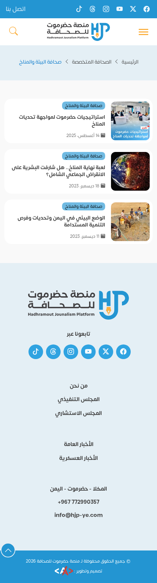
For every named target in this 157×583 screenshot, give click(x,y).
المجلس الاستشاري (78, 413)
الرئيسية (130, 62)
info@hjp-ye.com (78, 515)
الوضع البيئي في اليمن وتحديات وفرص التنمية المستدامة (61, 221)
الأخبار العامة (78, 444)
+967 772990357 (78, 502)
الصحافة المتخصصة (91, 62)
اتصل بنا (16, 9)
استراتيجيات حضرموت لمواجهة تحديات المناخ (62, 120)
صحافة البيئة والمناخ (83, 105)
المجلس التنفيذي (79, 399)
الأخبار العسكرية (78, 458)
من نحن (79, 385)
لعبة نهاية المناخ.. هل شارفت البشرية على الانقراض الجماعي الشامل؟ (58, 171)
